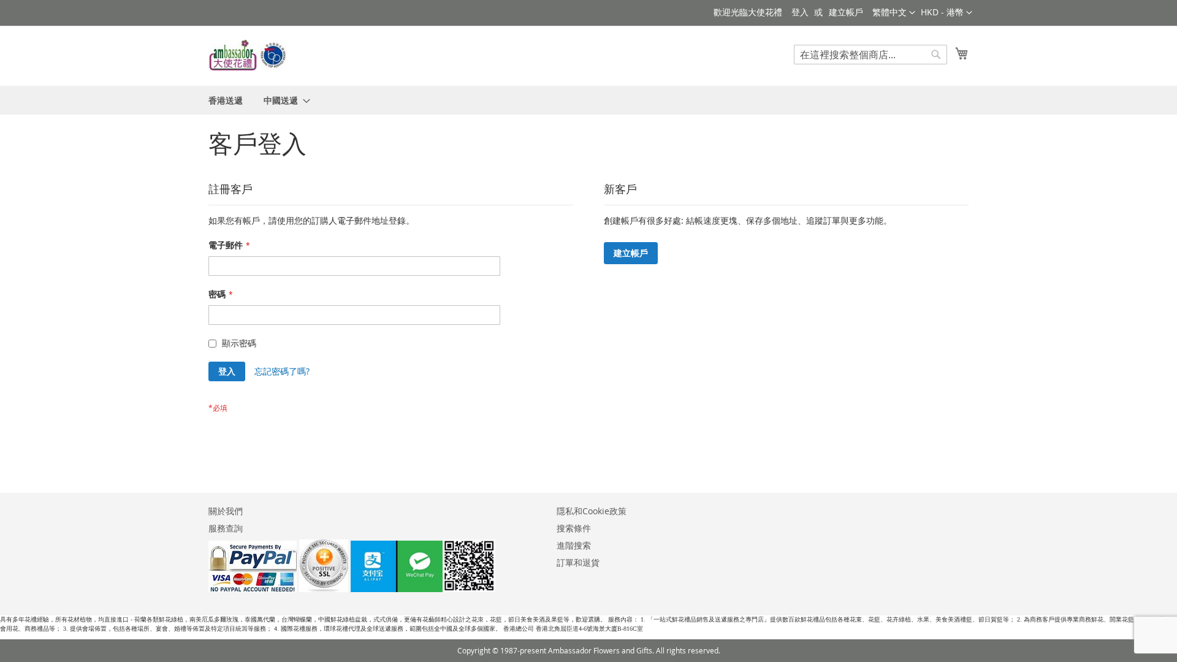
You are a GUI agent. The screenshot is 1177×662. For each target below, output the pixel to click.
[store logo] (248, 55)
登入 (800, 12)
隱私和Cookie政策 (592, 511)
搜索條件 (574, 528)
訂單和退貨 (578, 562)
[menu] (588, 100)
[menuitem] (225, 100)
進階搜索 (574, 545)
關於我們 (225, 511)
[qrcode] (423, 589)
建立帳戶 (846, 12)
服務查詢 (225, 528)
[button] (946, 13)
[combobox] (870, 54)
